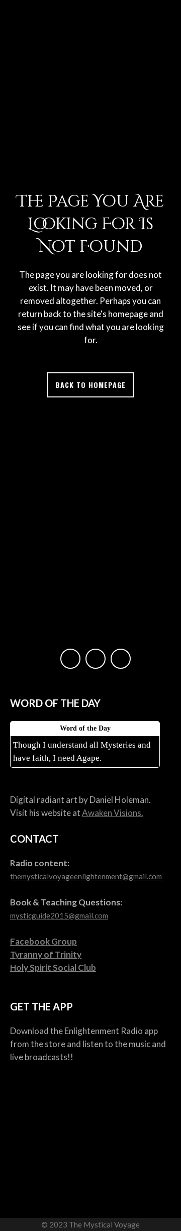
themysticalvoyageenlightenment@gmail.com (86, 876)
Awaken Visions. (112, 812)
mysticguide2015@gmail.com (59, 915)
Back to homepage (90, 384)
